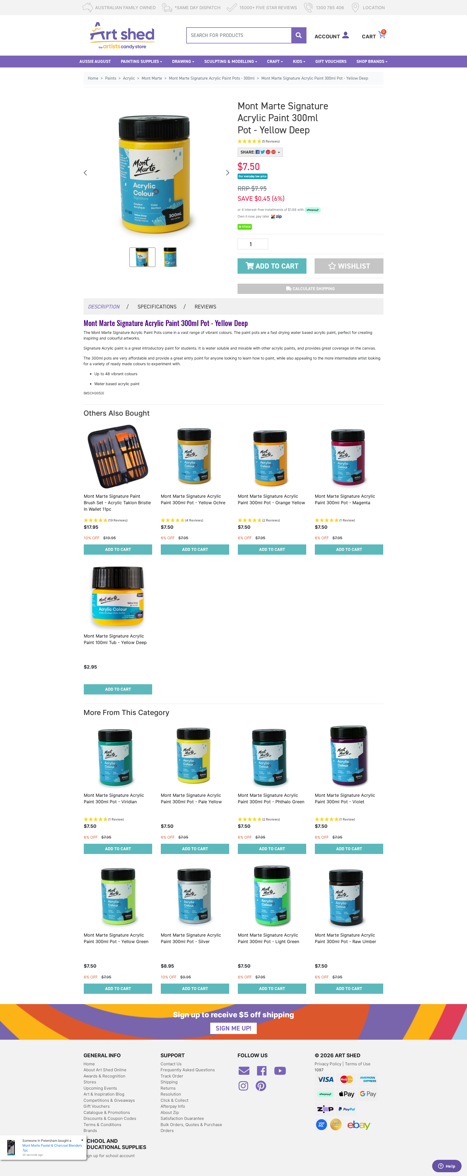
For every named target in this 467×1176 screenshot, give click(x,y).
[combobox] (246, 35)
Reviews (205, 306)
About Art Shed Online (105, 1069)
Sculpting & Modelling (229, 61)
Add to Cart (276, 266)
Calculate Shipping (313, 289)
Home (89, 1063)
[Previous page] (85, 173)
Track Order (172, 1076)
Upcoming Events (100, 1088)
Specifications (162, 306)
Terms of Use (358, 1063)
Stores (90, 1082)
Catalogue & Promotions (107, 1112)
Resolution (171, 1094)
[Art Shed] (122, 35)
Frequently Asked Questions (188, 1069)
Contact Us (171, 1063)
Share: (248, 152)
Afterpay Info (173, 1106)
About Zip (170, 1112)
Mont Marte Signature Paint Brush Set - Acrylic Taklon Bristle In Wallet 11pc (117, 502)
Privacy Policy (328, 1063)
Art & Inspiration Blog (104, 1094)
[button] (285, 141)
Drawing (181, 61)
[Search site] (298, 35)
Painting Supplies (140, 61)
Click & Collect (174, 1100)
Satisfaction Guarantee (182, 1118)
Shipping (169, 1082)
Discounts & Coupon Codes (110, 1118)
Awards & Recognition (104, 1076)
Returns (168, 1088)
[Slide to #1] (142, 257)
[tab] (108, 306)
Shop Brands (370, 61)
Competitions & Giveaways (109, 1100)
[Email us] (247, 1073)
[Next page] (227, 173)
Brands (90, 1130)
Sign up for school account (109, 1155)
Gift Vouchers (330, 61)
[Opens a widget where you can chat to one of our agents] (447, 1166)
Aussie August (95, 61)
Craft (273, 61)
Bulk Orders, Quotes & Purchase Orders (191, 1127)
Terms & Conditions (102, 1124)
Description (108, 306)
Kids (297, 61)
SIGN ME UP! (233, 1028)
